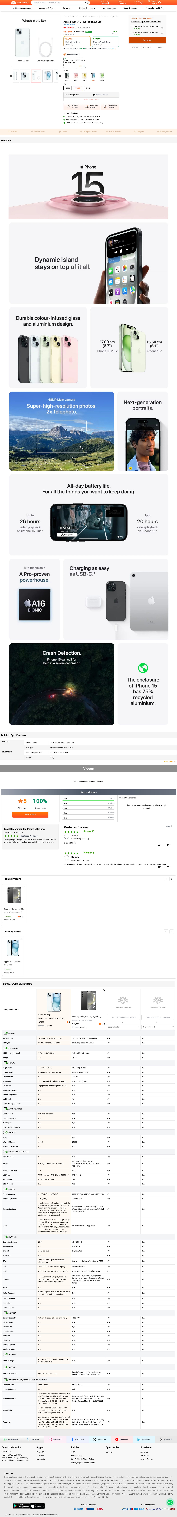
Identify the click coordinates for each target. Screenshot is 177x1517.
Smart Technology (131, 8)
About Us (144, 1452)
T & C (73, 1452)
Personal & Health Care (155, 8)
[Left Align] (87, 2)
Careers (109, 1452)
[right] (171, 879)
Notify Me (147, 40)
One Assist (40, 1459)
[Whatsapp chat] (169, 1502)
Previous (11, 76)
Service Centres (147, 1459)
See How (68, 45)
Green (102, 80)
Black (67, 80)
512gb (88, 88)
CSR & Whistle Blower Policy (82, 1459)
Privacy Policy (76, 1455)
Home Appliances (109, 8)
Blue (93, 80)
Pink (75, 80)
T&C (84, 66)
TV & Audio (67, 8)
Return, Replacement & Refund (83, 1463)
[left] (166, 879)
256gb (78, 88)
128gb (67, 88)
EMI (80, 66)
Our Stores (145, 1455)
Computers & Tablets (47, 8)
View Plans (111, 49)
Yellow (84, 80)
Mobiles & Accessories (22, 8)
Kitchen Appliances (87, 8)
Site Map (40, 1455)
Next (60, 76)
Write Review (30, 814)
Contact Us (41, 1452)
